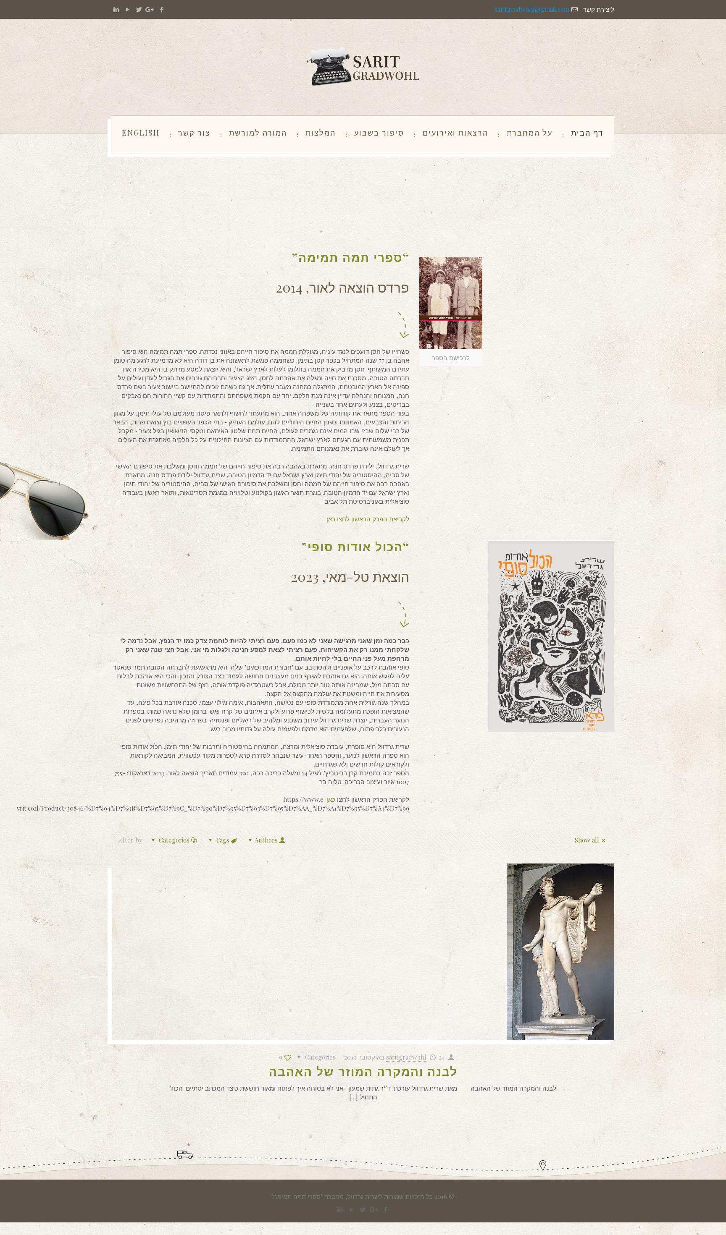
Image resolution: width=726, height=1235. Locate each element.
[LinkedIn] (116, 9)
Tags (222, 840)
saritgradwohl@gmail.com (532, 9)
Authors (266, 840)
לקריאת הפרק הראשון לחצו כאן (367, 519)
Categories (174, 840)
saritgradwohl (406, 1057)
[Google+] (150, 9)
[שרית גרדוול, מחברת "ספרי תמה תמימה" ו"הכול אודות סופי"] (363, 67)
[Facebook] (161, 9)
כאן (331, 799)
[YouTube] (127, 9)
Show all (587, 840)
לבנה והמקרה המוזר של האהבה (363, 1071)
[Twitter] (138, 9)
